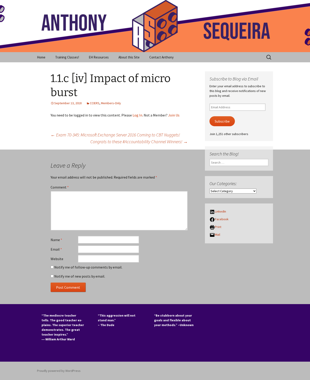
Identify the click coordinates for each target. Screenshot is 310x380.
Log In (137, 115)
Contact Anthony (161, 57)
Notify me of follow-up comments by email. (88, 267)
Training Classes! (67, 57)
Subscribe (222, 121)
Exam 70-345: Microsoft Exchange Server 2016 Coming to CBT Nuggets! (115, 135)
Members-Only (111, 103)
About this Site (129, 57)
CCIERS (94, 103)
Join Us (174, 115)
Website (57, 259)
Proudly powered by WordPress (59, 371)
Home (41, 57)
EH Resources (99, 57)
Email (56, 249)
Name (56, 239)
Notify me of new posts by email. (79, 276)
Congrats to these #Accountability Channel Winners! (139, 141)
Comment (60, 187)
